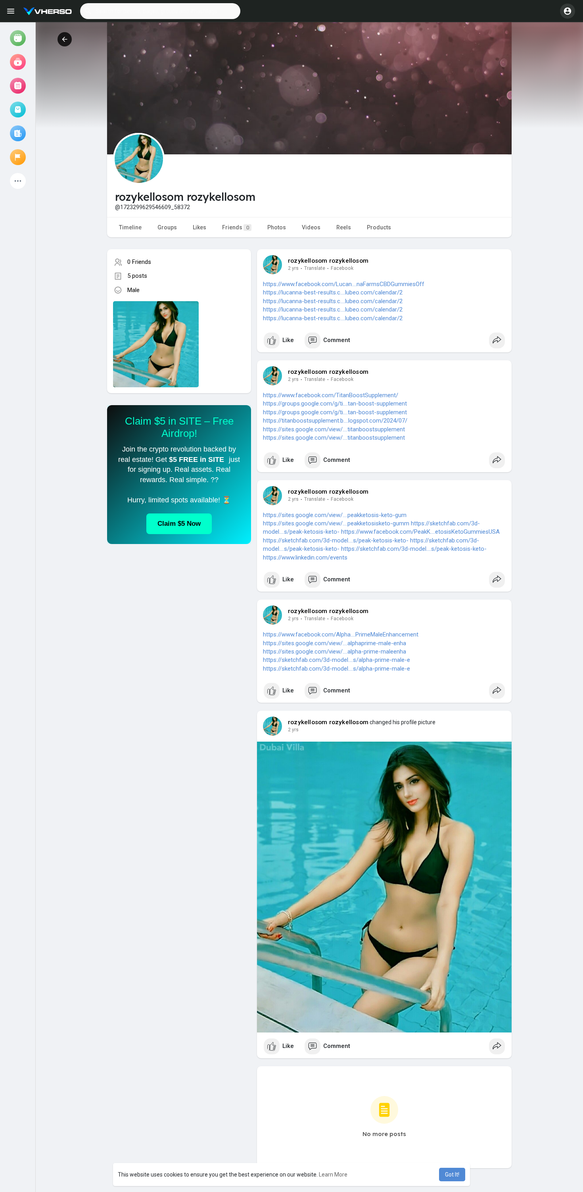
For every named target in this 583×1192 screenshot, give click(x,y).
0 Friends (139, 261)
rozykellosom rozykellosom (328, 260)
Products (379, 227)
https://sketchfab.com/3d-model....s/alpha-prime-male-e (336, 659)
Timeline (130, 227)
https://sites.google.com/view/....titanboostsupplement (334, 429)
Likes (199, 227)
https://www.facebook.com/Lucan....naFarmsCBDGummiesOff (343, 284)
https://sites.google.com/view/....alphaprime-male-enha (334, 643)
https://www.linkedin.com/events (305, 557)
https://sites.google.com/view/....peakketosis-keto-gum (335, 515)
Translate (314, 268)
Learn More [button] (333, 1174)
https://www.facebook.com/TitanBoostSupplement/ (330, 395)
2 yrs (293, 268)
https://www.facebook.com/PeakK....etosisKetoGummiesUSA (420, 531)
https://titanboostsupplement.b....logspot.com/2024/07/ (335, 420)
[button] (160, 11)
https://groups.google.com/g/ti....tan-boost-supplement (335, 403)
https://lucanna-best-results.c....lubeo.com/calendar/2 (333, 292)
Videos (311, 227)
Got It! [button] (452, 1174)
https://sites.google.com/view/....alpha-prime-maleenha (334, 651)
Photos (276, 227)
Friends (235, 227)
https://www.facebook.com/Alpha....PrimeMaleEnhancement (340, 634)
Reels (343, 227)
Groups (167, 227)
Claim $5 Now (179, 523)
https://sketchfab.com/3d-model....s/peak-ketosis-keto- (335, 540)
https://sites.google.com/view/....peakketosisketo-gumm (336, 523)
